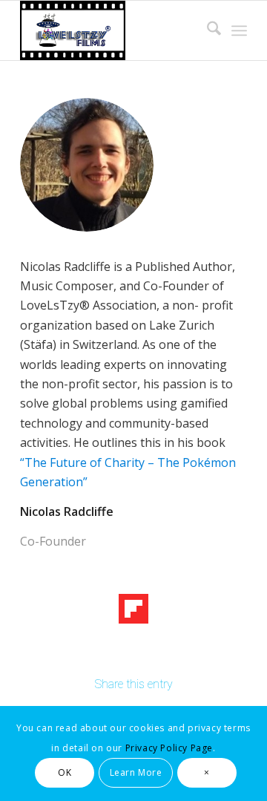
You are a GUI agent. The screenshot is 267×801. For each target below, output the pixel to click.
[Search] (206, 30)
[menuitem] (206, 30)
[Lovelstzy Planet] (111, 30)
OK (64, 772)
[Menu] (239, 30)
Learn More (136, 772)
